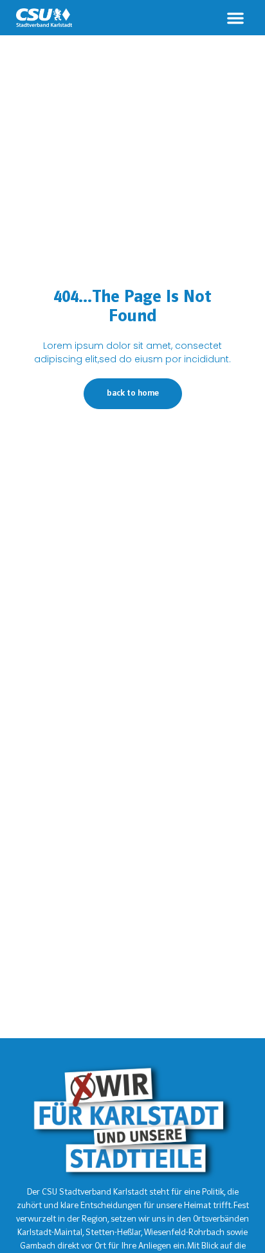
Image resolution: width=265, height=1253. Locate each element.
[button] (235, 17)
